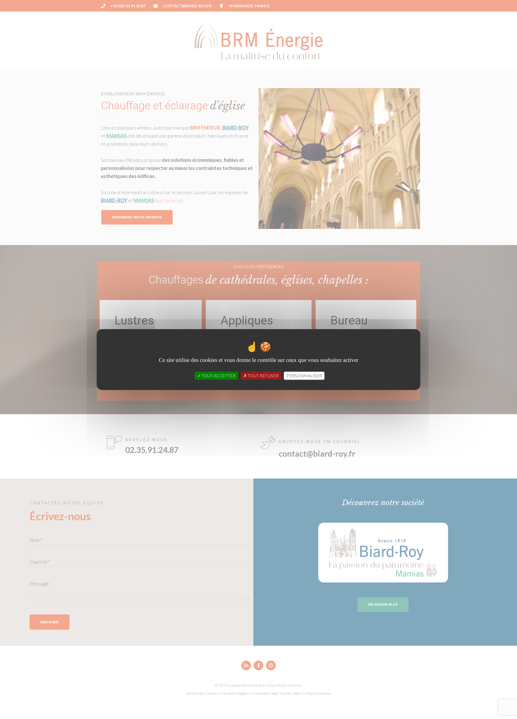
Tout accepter (218, 375)
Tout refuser (262, 375)
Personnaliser (304, 375)
